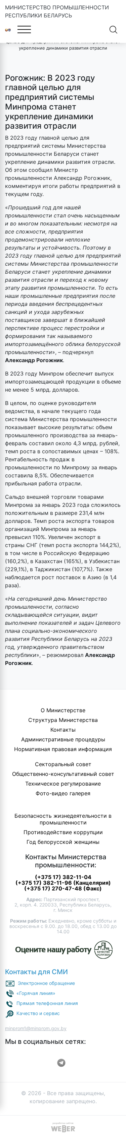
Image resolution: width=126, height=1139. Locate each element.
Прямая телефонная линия (47, 1003)
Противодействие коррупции (63, 832)
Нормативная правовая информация (63, 749)
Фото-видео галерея (63, 793)
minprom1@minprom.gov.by (36, 1028)
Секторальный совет (63, 764)
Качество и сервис (38, 1013)
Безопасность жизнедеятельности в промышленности (63, 819)
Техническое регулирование (63, 783)
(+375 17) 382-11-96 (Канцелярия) (63, 882)
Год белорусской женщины (63, 842)
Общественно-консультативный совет (63, 773)
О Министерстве (63, 710)
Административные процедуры (63, 739)
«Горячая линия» (35, 993)
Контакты (63, 729)
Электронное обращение (46, 983)
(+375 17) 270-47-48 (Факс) (63, 888)
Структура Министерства (63, 720)
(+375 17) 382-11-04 (63, 877)
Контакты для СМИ (36, 972)
